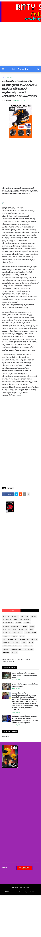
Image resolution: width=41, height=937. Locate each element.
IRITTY (22, 636)
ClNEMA (24, 626)
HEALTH (27, 633)
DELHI (32, 626)
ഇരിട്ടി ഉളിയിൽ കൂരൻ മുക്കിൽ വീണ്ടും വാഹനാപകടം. (25, 685)
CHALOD (18, 623)
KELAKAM (16, 642)
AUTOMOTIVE (7, 619)
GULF (14, 633)
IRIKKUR (14, 636)
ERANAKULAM (23, 629)
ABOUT (6, 892)
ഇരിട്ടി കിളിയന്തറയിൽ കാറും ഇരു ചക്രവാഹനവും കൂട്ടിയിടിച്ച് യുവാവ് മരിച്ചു (24, 675)
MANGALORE (17, 646)
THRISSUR (6, 652)
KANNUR (34, 639)
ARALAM (33, 616)
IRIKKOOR (6, 636)
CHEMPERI (27, 623)
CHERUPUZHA (15, 626)
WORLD (14, 652)
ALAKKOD (15, 616)
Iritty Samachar (20, 69)
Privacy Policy (23, 892)
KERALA (9, 77)
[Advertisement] (20, 45)
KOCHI (31, 642)
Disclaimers (33, 892)
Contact (13, 892)
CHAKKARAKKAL (8, 623)
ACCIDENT (6, 616)
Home (3, 77)
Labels (11, 610)
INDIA (34, 633)
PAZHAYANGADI (16, 649)
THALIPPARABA (27, 649)
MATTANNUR (28, 646)
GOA (31, 629)
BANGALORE (18, 619)
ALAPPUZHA (24, 616)
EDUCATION (7, 629)
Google (20, 633)
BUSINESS (27, 619)
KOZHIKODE (7, 646)
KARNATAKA (7, 642)
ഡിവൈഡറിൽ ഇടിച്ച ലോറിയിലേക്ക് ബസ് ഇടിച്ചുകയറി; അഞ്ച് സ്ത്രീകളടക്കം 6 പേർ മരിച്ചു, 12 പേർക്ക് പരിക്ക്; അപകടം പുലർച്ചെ (25, 719)
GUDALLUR (6, 633)
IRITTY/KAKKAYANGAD (10, 639)
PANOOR (6, 649)
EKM (14, 629)
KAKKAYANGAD (24, 639)
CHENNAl (6, 626)
